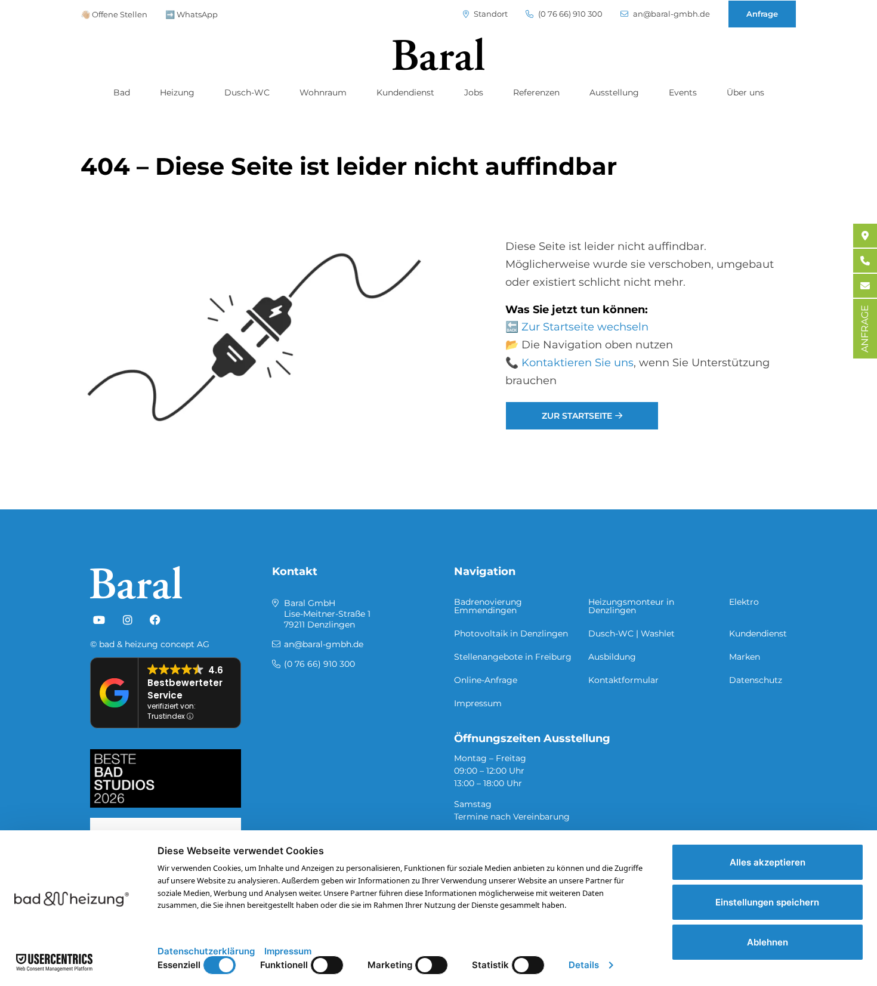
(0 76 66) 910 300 (569, 14)
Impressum (478, 703)
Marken (744, 656)
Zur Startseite (577, 415)
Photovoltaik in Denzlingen (511, 633)
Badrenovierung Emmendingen (488, 606)
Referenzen (536, 92)
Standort (490, 14)
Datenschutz (755, 680)
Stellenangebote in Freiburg (513, 656)
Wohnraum (323, 92)
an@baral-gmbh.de (670, 14)
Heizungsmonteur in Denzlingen (631, 606)
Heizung (177, 92)
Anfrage (762, 13)
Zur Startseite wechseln (585, 326)
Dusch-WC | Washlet (631, 633)
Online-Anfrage (485, 680)
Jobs (473, 92)
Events (683, 92)
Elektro (744, 601)
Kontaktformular (623, 680)
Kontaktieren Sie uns (577, 362)
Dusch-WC (247, 92)
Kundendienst (405, 92)
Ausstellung (614, 92)
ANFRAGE (864, 329)
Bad (121, 92)
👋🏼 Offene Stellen (114, 14)
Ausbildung (612, 656)
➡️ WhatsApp (191, 14)
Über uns (745, 92)
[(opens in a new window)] (99, 620)
